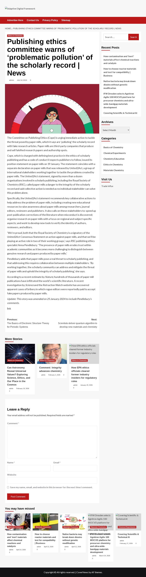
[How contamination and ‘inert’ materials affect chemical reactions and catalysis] (18, 521)
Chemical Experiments (115, 153)
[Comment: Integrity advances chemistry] (52, 354)
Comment (13, 423)
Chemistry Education (114, 158)
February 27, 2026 (126, 543)
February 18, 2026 (22, 388)
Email (57, 462)
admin (11, 80)
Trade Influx (107, 186)
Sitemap (65, 20)
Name (11, 462)
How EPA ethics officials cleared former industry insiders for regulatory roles (84, 374)
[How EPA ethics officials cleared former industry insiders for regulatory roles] (84, 354)
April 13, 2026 (48, 547)
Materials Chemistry (114, 170)
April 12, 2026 (76, 547)
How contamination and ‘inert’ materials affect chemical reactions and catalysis (121, 59)
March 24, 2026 (104, 556)
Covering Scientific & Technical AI (120, 113)
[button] (139, 20)
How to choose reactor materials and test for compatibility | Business (120, 72)
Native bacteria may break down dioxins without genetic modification (120, 84)
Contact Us (33, 20)
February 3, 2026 (54, 375)
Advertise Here (15, 20)
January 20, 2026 (86, 385)
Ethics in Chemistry (15, 36)
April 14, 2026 (21, 550)
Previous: (28, 323)
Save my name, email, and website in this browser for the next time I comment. (51, 487)
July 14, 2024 (22, 80)
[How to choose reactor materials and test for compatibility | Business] (45, 521)
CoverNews (82, 572)
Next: (77, 323)
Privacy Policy (50, 20)
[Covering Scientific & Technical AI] (128, 521)
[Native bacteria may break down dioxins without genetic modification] (73, 521)
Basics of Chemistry (113, 147)
